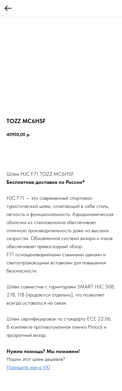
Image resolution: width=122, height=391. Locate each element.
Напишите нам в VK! (28, 367)
